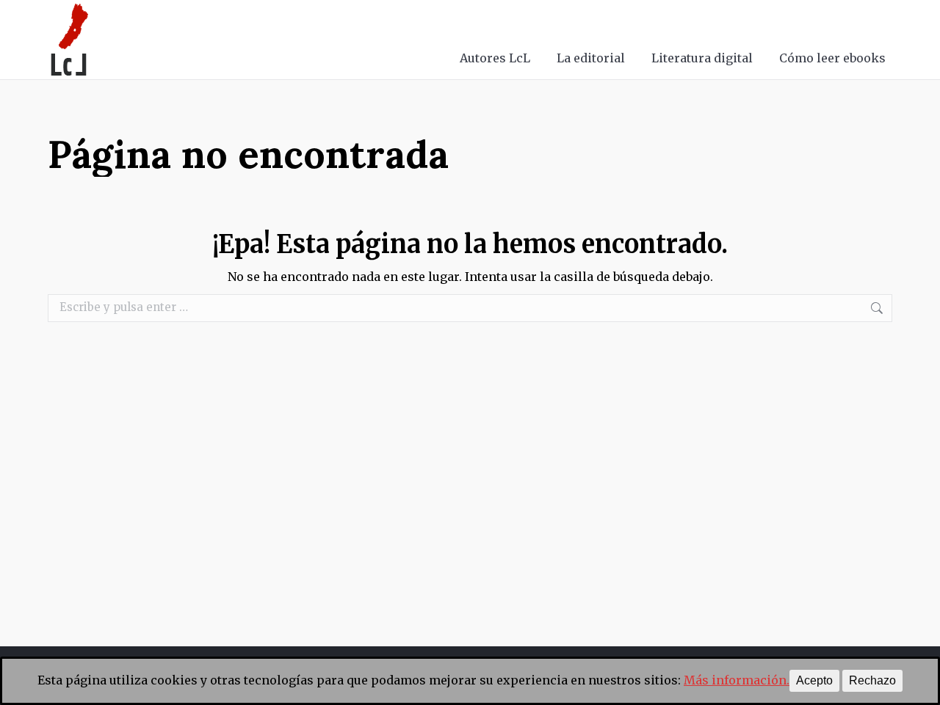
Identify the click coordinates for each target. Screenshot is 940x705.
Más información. (736, 680)
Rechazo (872, 680)
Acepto (814, 680)
